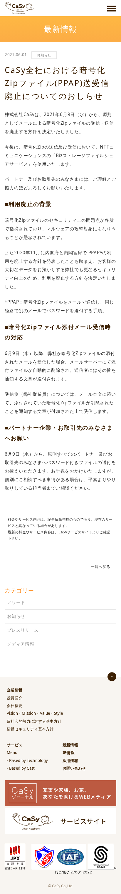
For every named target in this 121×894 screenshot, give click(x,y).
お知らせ (44, 55)
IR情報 (69, 752)
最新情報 (70, 745)
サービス (14, 745)
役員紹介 (14, 698)
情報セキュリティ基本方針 (30, 729)
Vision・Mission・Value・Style (35, 713)
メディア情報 (20, 644)
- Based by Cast (21, 768)
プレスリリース (22, 630)
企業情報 (14, 690)
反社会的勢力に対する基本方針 (34, 721)
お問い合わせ (74, 768)
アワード (16, 602)
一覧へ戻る (100, 566)
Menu (12, 752)
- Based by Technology (27, 760)
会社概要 (14, 705)
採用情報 (70, 760)
